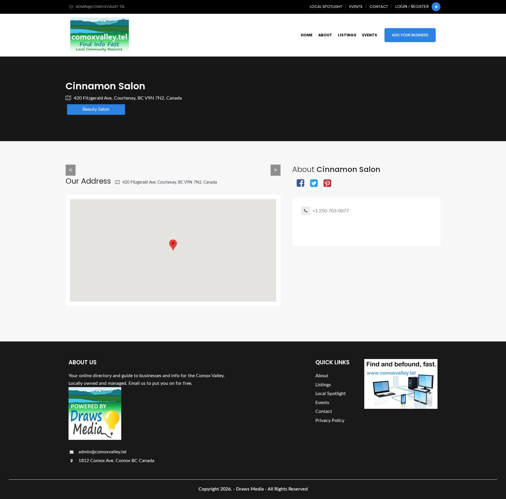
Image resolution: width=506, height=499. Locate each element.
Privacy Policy (329, 420)
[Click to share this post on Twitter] (314, 184)
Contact (379, 6)
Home (306, 35)
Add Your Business (410, 35)
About (325, 35)
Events (356, 6)
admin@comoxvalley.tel (101, 452)
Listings (347, 35)
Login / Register (412, 6)
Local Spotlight (326, 6)
